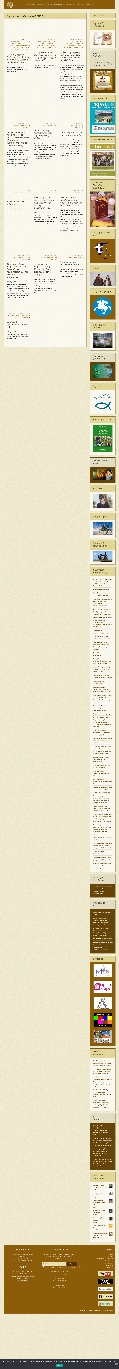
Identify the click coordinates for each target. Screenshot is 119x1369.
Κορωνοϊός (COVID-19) (99, 357)
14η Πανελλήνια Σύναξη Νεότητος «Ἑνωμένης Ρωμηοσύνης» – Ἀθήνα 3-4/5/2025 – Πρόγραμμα (101, 932)
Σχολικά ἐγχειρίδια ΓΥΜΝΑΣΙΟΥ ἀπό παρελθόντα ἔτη (102, 773)
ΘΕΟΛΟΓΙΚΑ (20, 45)
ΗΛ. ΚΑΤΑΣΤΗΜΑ (78, 4)
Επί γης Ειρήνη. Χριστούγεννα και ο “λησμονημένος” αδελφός (43, 134)
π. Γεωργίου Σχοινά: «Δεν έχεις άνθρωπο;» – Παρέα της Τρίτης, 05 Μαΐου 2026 (45, 56)
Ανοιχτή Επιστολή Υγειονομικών (98, 654)
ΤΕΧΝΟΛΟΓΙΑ (52, 259)
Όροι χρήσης (109, 1267)
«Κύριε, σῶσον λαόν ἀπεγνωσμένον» (99, 682)
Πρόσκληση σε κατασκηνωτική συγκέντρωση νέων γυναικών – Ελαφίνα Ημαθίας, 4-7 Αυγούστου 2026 (102, 890)
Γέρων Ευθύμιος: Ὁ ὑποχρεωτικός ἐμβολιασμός (101, 632)
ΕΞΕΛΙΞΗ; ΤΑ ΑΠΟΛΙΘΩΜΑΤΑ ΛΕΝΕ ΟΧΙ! (18, 324)
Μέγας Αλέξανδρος (102, 291)
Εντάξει (59, 1365)
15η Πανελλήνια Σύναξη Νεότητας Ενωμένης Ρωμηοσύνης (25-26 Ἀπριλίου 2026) (102, 1093)
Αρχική (111, 1254)
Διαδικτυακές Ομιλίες (99, 326)
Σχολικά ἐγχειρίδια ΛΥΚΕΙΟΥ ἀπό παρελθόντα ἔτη (102, 766)
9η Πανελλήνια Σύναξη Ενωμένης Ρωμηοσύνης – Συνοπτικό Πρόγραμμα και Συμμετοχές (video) (101, 921)
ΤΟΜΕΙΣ (68, 4)
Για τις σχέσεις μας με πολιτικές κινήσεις (102, 838)
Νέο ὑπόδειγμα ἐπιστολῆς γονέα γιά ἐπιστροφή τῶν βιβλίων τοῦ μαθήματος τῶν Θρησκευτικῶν (102, 846)
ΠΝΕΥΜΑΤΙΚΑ (26, 49)
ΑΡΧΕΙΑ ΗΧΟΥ (16, 43)
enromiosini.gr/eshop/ (59, 1287)
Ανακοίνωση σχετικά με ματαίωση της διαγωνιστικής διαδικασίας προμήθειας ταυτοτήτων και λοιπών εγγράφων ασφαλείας (102, 829)
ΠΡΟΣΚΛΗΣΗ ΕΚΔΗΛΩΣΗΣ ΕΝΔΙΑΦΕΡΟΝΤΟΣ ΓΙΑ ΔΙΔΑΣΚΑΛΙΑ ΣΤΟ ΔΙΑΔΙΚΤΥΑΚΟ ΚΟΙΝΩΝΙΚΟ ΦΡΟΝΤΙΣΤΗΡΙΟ (102, 622)
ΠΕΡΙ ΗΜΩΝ (39, 4)
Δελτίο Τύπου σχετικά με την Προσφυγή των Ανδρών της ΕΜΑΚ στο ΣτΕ (101, 669)
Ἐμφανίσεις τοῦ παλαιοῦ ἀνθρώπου (70, 263)
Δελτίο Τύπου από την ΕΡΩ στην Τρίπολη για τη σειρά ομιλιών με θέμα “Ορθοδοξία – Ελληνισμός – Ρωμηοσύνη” (102, 1104)
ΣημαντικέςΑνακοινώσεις (100, 571)
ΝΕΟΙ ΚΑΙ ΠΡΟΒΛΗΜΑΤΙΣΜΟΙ (21, 317)
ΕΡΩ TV (97, 268)
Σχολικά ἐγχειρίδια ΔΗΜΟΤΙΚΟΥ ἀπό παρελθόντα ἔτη (102, 782)
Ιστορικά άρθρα (100, 516)
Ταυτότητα (110, 1256)
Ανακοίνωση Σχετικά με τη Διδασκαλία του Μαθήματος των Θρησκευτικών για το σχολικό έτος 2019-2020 (101, 799)
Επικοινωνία (109, 1265)
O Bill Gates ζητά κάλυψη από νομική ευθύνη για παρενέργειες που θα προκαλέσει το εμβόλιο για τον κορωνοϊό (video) (102, 750)
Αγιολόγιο (97, 488)
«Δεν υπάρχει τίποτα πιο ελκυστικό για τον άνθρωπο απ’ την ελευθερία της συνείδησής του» (44, 202)
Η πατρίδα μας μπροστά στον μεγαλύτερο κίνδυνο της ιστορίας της (102, 866)
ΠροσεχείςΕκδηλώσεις (99, 878)
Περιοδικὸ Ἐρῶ (100, 98)
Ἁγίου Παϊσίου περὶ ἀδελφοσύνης (99, 853)
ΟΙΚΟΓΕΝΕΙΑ (80, 45)
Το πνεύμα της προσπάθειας (105, 1258)
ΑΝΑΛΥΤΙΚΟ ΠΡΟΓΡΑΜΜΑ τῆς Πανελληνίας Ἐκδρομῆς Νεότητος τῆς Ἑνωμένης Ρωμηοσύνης (102, 1072)
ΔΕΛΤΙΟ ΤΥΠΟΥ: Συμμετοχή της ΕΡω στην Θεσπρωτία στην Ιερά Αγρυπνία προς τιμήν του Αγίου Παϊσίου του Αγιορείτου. (102, 1142)
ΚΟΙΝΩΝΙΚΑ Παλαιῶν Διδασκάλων (99, 185)
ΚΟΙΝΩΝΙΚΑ (80, 43)
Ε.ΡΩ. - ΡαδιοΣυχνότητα (101, 54)
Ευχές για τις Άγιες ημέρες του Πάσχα (102, 913)
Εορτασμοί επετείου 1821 (100, 544)
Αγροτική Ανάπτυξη (102, 419)
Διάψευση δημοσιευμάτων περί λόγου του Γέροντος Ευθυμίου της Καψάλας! (102, 741)
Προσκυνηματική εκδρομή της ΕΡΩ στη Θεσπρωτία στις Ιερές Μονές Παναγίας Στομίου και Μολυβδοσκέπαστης (102, 1163)
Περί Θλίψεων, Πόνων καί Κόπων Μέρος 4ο (71, 133)
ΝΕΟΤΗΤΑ (72, 45)
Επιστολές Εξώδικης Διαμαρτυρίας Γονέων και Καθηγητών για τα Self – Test (102, 689)
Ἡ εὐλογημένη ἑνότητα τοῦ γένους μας (101, 591)
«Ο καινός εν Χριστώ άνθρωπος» (17, 202)
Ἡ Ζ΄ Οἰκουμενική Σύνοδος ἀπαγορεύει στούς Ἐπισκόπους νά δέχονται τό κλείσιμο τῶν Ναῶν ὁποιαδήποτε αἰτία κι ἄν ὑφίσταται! (102, 722)
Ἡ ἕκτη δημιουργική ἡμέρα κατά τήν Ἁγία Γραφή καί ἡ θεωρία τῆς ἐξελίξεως (70, 56)
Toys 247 (97, 386)
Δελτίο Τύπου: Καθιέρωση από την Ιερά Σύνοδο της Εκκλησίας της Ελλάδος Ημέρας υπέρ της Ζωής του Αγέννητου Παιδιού (102, 818)
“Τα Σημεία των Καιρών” (101, 595)
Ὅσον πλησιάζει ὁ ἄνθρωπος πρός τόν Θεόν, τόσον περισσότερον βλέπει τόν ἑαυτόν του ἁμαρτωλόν (17, 270)
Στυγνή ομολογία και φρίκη (101, 714)
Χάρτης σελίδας (108, 1263)
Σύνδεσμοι (98, 959)
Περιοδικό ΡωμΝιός (102, 139)
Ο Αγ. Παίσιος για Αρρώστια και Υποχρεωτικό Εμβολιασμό (102, 637)
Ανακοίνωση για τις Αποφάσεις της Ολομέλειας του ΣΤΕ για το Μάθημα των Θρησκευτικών (102, 790)
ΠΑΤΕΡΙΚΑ (18, 49)
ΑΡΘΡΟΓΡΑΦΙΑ (15, 41)
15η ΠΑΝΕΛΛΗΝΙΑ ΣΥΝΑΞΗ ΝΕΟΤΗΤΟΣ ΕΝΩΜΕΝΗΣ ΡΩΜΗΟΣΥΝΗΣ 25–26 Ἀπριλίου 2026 (102, 582)
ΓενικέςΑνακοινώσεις (100, 1053)
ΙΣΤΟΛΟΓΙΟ (48, 4)
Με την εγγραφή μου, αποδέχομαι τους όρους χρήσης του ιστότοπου (63, 1267)
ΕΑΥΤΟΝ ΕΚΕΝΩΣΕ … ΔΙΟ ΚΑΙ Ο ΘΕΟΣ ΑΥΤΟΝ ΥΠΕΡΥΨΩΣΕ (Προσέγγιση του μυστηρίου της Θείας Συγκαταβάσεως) (18, 139)
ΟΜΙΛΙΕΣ (27, 45)
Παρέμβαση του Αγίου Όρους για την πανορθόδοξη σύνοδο (102, 859)
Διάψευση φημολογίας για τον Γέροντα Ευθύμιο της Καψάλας (102, 676)
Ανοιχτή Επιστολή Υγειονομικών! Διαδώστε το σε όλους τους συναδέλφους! (102, 661)
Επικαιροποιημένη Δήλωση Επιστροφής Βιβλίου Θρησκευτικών (101, 759)
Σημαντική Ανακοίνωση (99, 24)
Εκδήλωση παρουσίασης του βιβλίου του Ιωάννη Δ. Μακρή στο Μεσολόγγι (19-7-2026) (102, 1063)
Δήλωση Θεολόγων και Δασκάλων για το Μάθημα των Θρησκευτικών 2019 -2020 (102, 808)
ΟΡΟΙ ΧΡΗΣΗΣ (90, 4)
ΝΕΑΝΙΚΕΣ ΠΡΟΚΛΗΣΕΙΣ (15, 313)
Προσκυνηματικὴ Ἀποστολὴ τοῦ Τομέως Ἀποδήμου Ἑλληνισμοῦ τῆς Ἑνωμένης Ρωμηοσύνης (101, 1152)
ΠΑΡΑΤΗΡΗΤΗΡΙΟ (69, 47)
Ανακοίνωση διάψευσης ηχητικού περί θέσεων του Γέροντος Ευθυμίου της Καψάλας (101, 646)
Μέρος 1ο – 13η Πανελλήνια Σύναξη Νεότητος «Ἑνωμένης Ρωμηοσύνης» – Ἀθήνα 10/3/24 (102, 612)
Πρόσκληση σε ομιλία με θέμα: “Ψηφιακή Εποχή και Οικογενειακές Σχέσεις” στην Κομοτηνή (102, 1083)
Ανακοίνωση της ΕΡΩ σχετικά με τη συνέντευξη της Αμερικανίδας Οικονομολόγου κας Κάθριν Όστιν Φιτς (102, 699)
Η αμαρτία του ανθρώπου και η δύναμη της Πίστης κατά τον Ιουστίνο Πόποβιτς (43, 269)
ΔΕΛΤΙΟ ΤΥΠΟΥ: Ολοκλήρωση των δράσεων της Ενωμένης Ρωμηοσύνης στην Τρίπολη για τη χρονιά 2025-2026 (102, 1130)
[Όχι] (116, 1364)
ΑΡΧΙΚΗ (31, 4)
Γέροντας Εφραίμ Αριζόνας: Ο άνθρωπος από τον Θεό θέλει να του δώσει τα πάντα (18, 58)
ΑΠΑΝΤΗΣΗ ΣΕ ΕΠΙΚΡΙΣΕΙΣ (102, 939)
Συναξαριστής (109, 1261)
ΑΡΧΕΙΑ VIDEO (25, 41)
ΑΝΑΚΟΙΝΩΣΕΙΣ (59, 4)
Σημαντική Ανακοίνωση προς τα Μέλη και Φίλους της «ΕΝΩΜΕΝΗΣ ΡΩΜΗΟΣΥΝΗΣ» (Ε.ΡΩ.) (102, 603)
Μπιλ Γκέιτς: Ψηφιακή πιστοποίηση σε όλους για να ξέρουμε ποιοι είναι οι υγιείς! (102, 708)
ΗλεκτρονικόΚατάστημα (99, 1176)
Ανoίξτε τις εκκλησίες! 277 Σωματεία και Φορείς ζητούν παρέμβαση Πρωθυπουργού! (101, 732)
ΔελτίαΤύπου (96, 1117)
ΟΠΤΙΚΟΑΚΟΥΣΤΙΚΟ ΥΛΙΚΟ (21, 47)
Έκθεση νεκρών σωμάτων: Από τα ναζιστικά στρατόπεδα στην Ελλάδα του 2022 (71, 201)
